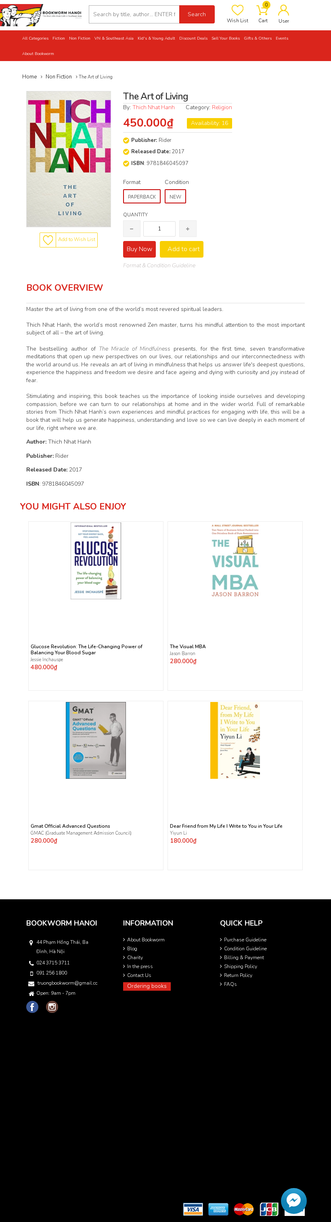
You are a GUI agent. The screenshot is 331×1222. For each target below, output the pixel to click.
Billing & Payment (244, 957)
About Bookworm (146, 940)
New (175, 197)
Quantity (135, 214)
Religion (222, 107)
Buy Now (139, 249)
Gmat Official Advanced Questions (70, 826)
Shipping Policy (240, 966)
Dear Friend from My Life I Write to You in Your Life (226, 826)
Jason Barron (182, 654)
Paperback (142, 197)
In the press (140, 966)
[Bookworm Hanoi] (41, 15)
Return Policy (238, 975)
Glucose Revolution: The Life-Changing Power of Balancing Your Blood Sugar (86, 650)
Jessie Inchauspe (47, 660)
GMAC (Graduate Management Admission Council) (81, 833)
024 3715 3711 (53, 963)
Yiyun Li (178, 833)
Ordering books (147, 986)
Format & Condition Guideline (159, 265)
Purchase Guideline (245, 940)
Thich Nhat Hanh (153, 107)
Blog (132, 948)
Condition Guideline (245, 948)
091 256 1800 (51, 973)
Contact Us (139, 975)
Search (197, 14)
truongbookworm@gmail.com (67, 983)
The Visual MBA (188, 647)
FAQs (230, 984)
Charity (135, 957)
